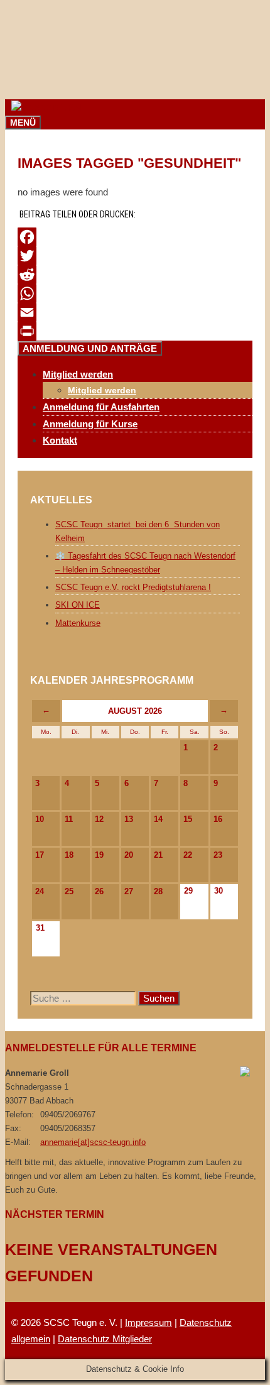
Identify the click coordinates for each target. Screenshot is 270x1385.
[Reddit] (135, 274)
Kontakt (60, 440)
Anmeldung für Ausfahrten (101, 407)
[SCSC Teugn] (43, 107)
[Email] (135, 312)
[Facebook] (135, 236)
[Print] (135, 331)
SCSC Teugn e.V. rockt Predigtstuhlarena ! (133, 587)
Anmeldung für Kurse (90, 424)
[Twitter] (135, 255)
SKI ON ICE (77, 605)
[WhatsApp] (135, 293)
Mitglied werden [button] (78, 374)
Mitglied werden (102, 390)
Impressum (148, 1322)
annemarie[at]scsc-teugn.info (93, 1142)
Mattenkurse (77, 623)
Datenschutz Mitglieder (105, 1338)
